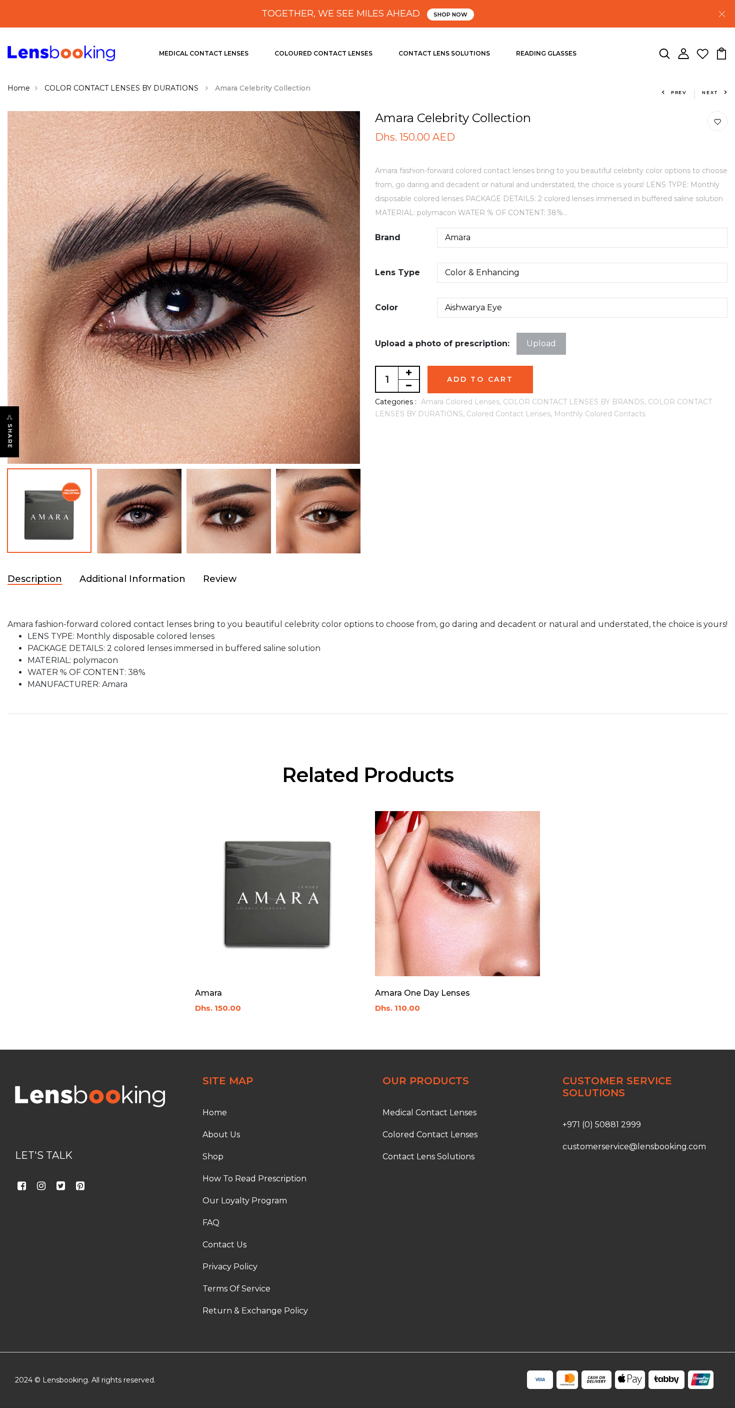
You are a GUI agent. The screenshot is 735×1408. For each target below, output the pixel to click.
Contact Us (224, 1244)
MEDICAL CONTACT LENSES (203, 53)
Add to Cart (480, 379)
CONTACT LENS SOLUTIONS (444, 53)
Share (10, 436)
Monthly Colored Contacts (600, 413)
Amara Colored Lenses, (462, 401)
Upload (541, 343)
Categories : (395, 401)
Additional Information (133, 578)
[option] (184, 287)
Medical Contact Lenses (429, 1112)
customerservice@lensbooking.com (634, 1146)
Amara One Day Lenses (422, 993)
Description (35, 578)
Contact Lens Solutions (428, 1156)
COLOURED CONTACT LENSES (323, 53)
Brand (387, 237)
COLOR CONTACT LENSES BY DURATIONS (122, 88)
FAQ (211, 1222)
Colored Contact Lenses (430, 1134)
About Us (221, 1134)
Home (19, 88)
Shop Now (451, 14)
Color (386, 307)
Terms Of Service (236, 1288)
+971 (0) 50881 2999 (601, 1124)
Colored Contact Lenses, (510, 413)
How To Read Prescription (254, 1178)
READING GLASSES (546, 53)
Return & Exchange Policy (255, 1310)
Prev (679, 92)
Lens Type (397, 272)
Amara (208, 993)
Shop (213, 1156)
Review (219, 578)
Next (710, 92)
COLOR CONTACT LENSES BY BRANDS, (575, 401)
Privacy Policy (230, 1266)
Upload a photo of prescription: (442, 343)
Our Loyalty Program (244, 1200)
